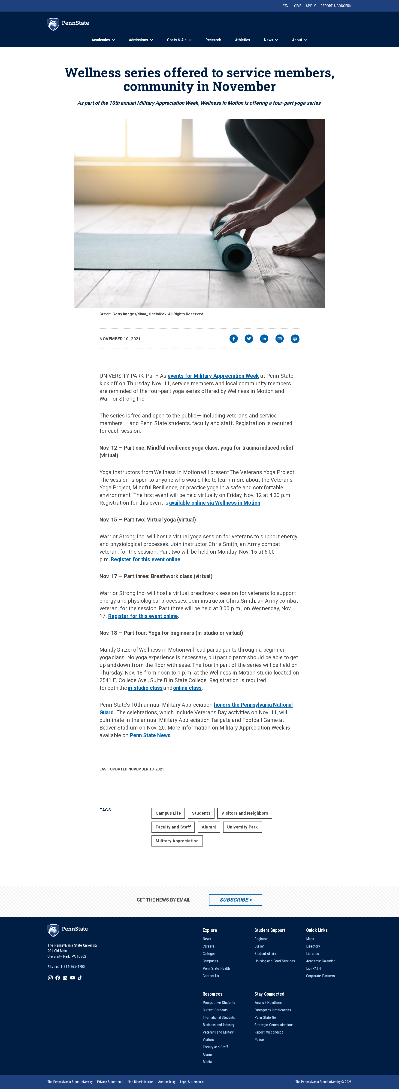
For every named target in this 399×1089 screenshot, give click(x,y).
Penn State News (150, 735)
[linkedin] (264, 339)
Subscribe (234, 900)
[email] (279, 339)
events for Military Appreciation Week (213, 376)
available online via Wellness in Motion (214, 503)
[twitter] (249, 339)
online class (187, 688)
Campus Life (168, 813)
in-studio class (145, 688)
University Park (242, 827)
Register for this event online (145, 559)
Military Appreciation (177, 840)
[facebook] (234, 339)
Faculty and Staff (173, 827)
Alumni (209, 827)
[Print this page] (295, 338)
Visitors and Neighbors (244, 813)
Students (201, 813)
